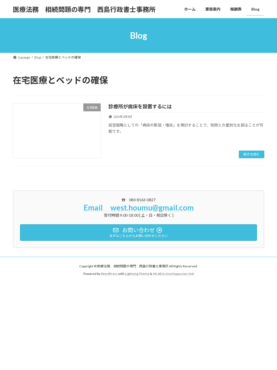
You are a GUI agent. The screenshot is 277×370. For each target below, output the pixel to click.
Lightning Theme (137, 274)
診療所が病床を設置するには (140, 106)
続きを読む (251, 154)
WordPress (109, 274)
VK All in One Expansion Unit (173, 274)
